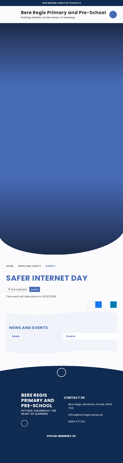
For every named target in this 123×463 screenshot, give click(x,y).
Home (9, 266)
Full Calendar (19, 289)
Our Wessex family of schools (61, 2)
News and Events (29, 266)
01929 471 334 (76, 421)
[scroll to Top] (61, 372)
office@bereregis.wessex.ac (85, 415)
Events (50, 266)
